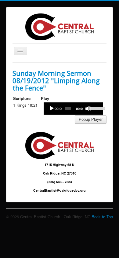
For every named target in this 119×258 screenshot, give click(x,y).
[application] (73, 108)
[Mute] (88, 108)
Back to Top (102, 216)
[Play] (52, 108)
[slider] (94, 107)
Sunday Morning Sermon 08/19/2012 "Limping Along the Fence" (56, 80)
